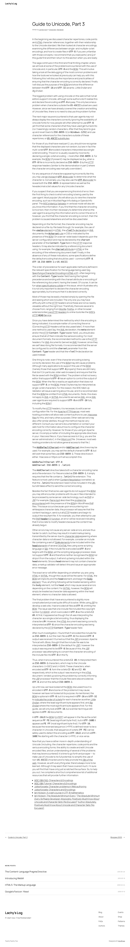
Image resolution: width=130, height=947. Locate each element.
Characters (52, 30)
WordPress (121, 941)
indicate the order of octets (48, 699)
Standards (60, 30)
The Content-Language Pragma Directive (26, 871)
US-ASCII (52, 138)
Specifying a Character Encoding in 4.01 (55, 273)
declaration (76, 230)
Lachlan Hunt (43, 30)
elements (62, 542)
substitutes (63, 138)
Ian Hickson (50, 176)
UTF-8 (61, 177)
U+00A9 (45, 612)
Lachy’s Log (11, 3)
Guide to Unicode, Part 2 (18, 837)
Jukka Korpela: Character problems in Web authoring (60, 786)
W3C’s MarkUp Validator (54, 203)
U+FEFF (58, 717)
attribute (64, 249)
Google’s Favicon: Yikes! (17, 891)
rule (55, 233)
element (44, 230)
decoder (68, 176)
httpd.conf (66, 439)
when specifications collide (49, 285)
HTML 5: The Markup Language (20, 885)
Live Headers (57, 312)
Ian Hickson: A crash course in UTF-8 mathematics (59, 792)
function (48, 518)
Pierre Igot (55, 500)
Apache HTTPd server (68, 411)
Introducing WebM (14, 878)
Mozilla (62, 309)
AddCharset (72, 447)
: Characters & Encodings (53, 780)
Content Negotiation (70, 479)
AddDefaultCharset (48, 447)
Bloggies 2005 (116, 837)
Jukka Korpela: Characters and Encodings (54, 789)
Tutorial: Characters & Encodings (55, 783)
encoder (86, 179)
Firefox (70, 309)
